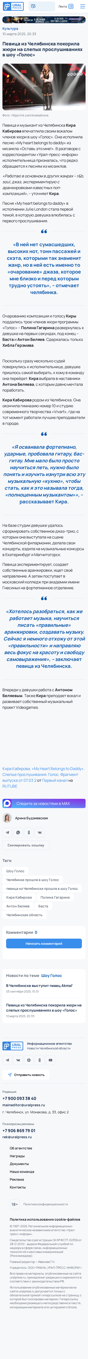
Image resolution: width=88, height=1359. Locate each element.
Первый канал (55, 780)
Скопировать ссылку (26, 845)
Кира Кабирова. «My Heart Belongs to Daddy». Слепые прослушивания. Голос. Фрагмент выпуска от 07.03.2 (43, 774)
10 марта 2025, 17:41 (18, 1047)
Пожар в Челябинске (43, 1340)
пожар (11, 1340)
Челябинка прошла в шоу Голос (32, 879)
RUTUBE (9, 786)
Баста (43, 906)
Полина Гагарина (55, 897)
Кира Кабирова (19, 897)
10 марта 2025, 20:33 (19, 33)
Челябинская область (24, 915)
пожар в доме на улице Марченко (34, 1349)
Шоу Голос (15, 871)
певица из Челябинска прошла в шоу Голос (42, 888)
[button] (71, 1132)
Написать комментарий (44, 943)
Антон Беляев (18, 906)
